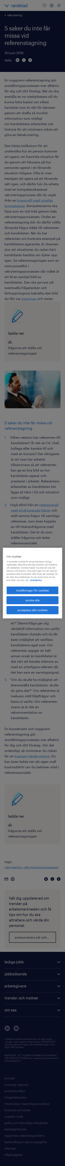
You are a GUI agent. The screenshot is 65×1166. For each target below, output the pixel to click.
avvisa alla (32, 600)
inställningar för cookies (32, 590)
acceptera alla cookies (32, 610)
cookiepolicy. (36, 580)
